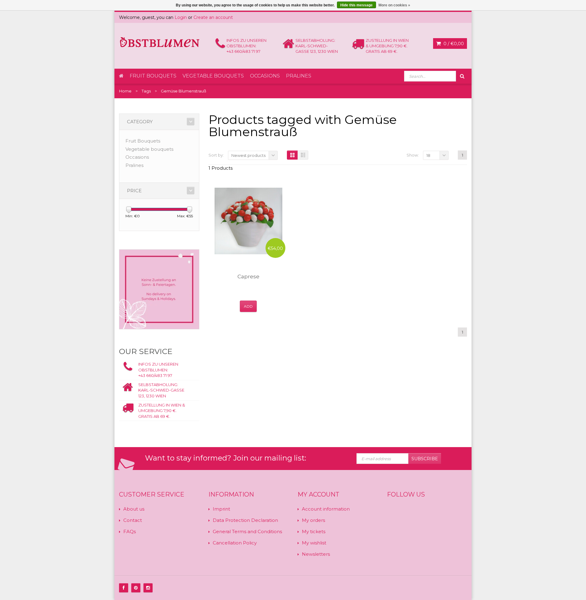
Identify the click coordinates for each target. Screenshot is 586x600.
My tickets (313, 531)
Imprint (221, 509)
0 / (453, 43)
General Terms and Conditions (247, 531)
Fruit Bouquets (153, 76)
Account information (326, 509)
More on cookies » (394, 5)
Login (181, 17)
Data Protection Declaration (245, 520)
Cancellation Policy (235, 543)
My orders (313, 520)
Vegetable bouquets (213, 76)
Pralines (298, 76)
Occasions (265, 76)
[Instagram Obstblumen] (148, 587)
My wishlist (314, 543)
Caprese (248, 276)
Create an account (213, 17)
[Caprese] (248, 221)
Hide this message (356, 5)
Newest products (248, 155)
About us (133, 509)
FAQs (129, 531)
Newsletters (316, 554)
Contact (132, 520)
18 (428, 155)
